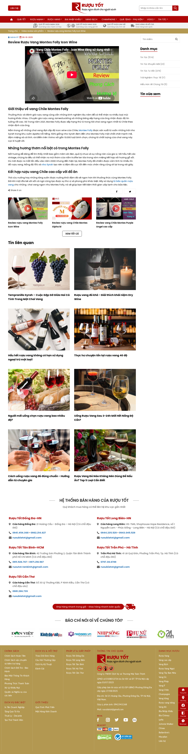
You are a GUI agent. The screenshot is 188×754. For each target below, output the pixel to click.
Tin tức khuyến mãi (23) (152, 64)
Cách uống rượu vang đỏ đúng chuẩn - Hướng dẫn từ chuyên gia (38, 478)
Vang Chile (164, 690)
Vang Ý (162, 686)
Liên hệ (14, 8)
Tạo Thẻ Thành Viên (14, 720)
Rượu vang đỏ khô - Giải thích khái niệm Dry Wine (103, 297)
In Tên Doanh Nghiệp (15, 707)
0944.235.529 (109, 532)
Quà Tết (21, 19)
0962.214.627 (38, 532)
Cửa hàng (183, 701)
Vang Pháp (164, 682)
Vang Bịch (91, 19)
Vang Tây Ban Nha (167, 673)
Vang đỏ (162, 707)
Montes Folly (85, 130)
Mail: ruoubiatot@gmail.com (110, 710)
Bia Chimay (164, 716)
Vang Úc (163, 677)
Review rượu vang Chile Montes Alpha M (69, 224)
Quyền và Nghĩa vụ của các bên (16, 694)
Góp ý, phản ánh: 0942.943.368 (112, 705)
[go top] (184, 747)
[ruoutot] (94, 8)
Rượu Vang (54, 19)
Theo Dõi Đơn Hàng (45, 656)
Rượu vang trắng (167, 703)
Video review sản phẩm (32, 31)
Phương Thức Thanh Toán (17, 684)
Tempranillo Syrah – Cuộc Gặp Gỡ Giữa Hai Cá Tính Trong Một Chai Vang (39, 297)
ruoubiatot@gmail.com (27, 537)
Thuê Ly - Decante (13, 716)
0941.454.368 (20, 532)
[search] (175, 8)
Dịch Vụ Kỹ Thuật (43, 664)
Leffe (161, 720)
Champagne (108, 19)
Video (150, 19)
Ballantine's (164, 733)
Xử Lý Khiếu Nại (12, 688)
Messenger (183, 724)
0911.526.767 (19, 562)
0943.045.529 (127, 532)
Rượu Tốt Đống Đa (75, 656)
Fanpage (183, 708)
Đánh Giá (39, 669)
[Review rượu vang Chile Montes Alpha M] (72, 208)
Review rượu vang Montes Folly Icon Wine (25, 224)
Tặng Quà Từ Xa (12, 712)
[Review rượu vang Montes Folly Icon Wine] (28, 208)
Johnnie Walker (166, 724)
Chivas (162, 728)
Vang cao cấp (165, 660)
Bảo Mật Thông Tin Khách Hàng (17, 677)
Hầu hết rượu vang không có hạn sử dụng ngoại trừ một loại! (35, 357)
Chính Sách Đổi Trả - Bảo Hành (16, 670)
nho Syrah (47, 164)
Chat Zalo (183, 716)
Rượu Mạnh (36, 19)
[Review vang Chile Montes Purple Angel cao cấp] (116, 208)
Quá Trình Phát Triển (45, 707)
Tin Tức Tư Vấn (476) (150, 70)
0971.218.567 (36, 562)
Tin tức (162, 19)
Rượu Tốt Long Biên (75, 660)
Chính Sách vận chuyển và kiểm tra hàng (16, 662)
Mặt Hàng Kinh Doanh (46, 712)
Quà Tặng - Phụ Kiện (131, 19)
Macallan (163, 737)
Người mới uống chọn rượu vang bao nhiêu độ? (36, 418)
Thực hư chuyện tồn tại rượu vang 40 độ (100, 355)
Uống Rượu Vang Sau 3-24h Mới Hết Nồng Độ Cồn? (103, 418)
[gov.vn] (123, 737)
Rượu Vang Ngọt (166, 669)
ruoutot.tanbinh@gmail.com (30, 567)
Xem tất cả (72, 234)
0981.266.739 (20, 591)
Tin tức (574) (147, 57)
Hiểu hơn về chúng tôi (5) (153, 84)
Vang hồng (164, 699)
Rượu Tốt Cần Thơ (75, 673)
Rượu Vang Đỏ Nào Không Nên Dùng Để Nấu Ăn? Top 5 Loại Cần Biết (103, 478)
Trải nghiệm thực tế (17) (152, 77)
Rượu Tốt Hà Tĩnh (74, 669)
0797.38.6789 (108, 562)
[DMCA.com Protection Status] (104, 737)
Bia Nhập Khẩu (73, 19)
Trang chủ (13, 31)
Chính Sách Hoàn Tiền (15, 656)
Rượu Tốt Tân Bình (75, 664)
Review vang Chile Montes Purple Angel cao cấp (114, 224)
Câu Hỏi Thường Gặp (45, 660)
